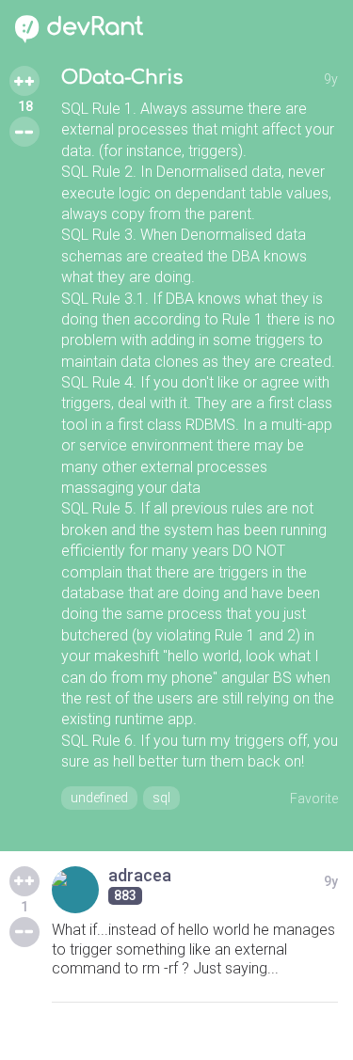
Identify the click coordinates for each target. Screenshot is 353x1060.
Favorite (314, 798)
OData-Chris (122, 77)
